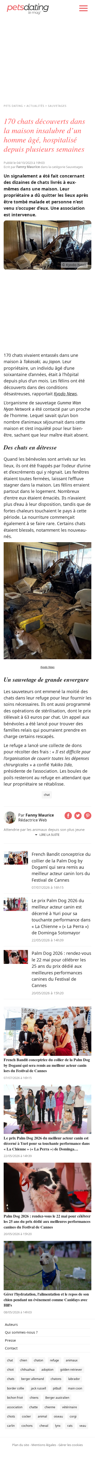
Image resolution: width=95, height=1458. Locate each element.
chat (47, 795)
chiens (34, 1398)
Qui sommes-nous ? (21, 1332)
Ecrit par (22, 167)
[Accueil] (28, 8)
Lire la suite (49, 834)
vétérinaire (69, 1407)
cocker (26, 1416)
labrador (74, 1379)
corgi (73, 1416)
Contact (11, 1348)
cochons (27, 1426)
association (14, 1407)
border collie (15, 1388)
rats (70, 1426)
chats (10, 1379)
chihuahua (27, 1370)
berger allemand (32, 1379)
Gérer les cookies (70, 1445)
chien (23, 1360)
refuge (54, 1360)
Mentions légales (43, 1445)
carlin (11, 1426)
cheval (43, 1426)
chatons (56, 1379)
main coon (75, 1388)
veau (82, 1426)
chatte (33, 1407)
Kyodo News (65, 394)
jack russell (38, 1388)
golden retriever (71, 1370)
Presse (10, 1340)
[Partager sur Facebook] (68, 817)
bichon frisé (15, 1398)
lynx (57, 1426)
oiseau (58, 1416)
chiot (10, 1370)
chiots (11, 1416)
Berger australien (57, 1398)
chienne (50, 1407)
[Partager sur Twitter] (78, 817)
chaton (38, 1360)
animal (42, 1416)
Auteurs (11, 1324)
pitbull (57, 1388)
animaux (71, 1360)
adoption (47, 1370)
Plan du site (20, 1445)
